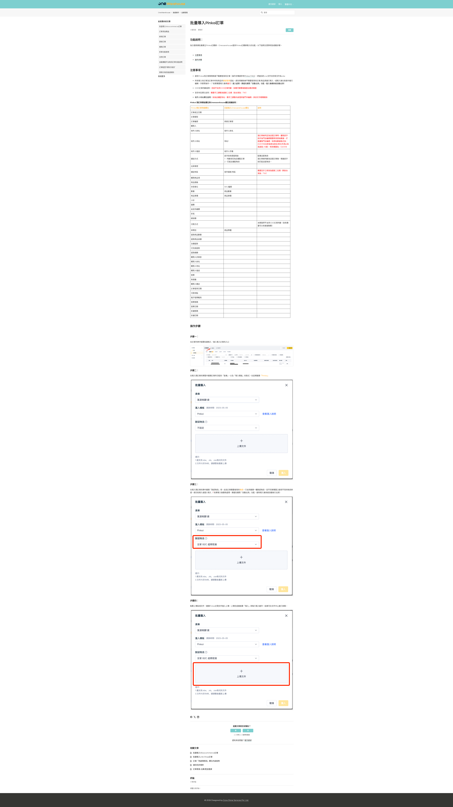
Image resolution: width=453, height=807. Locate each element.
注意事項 (198, 55)
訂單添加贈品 (164, 31)
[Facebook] (191, 717)
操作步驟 (198, 60)
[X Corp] (195, 717)
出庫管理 (184, 12)
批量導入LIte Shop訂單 (202, 757)
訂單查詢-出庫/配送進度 (202, 769)
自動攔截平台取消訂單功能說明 (170, 62)
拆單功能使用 (164, 52)
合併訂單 (162, 57)
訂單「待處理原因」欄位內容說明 (206, 761)
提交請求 (272, 4)
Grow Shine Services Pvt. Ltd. (236, 800)
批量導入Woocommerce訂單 (170, 26)
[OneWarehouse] (171, 4)
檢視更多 (161, 76)
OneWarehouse (164, 12)
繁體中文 (288, 4)
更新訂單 (162, 42)
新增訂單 (162, 37)
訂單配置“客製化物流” (167, 67)
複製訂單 (162, 47)
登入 (193, 788)
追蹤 (289, 30)
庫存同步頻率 (198, 765)
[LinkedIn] (198, 717)
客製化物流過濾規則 (166, 72)
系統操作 (176, 12)
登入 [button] (280, 4)
